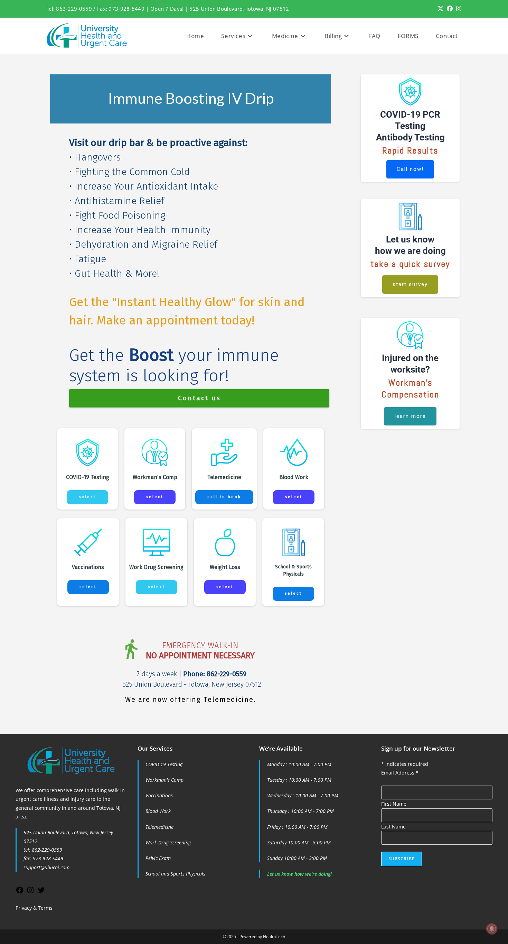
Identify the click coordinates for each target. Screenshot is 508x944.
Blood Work (158, 811)
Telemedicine (159, 827)
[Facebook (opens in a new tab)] (449, 8)
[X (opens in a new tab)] (440, 8)
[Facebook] (20, 892)
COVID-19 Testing (163, 764)
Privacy (24, 908)
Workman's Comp (164, 780)
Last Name (393, 826)
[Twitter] (41, 892)
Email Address (399, 772)
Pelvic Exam (158, 858)
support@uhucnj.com (46, 867)
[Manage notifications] (491, 928)
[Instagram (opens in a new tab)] (457, 8)
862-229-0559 (47, 849)
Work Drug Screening (168, 842)
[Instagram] (30, 892)
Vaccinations (159, 795)
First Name (393, 803)
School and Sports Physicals (175, 873)
